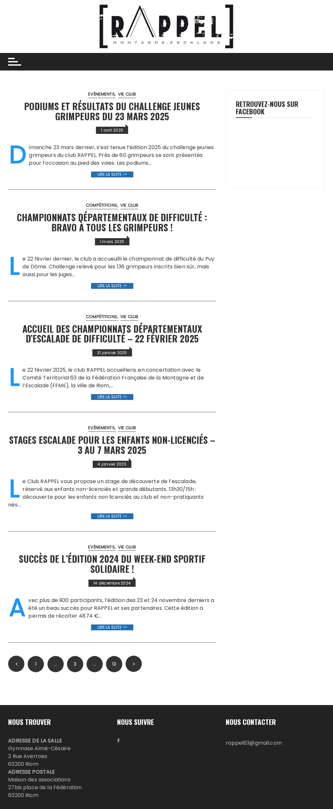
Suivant (134, 664)
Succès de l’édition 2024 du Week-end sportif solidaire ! (112, 563)
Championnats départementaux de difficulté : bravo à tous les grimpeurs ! (112, 222)
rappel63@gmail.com (254, 743)
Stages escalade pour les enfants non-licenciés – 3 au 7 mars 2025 (112, 444)
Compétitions (101, 205)
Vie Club (127, 94)
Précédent (16, 664)
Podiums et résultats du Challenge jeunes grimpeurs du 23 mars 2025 (112, 111)
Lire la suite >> (112, 174)
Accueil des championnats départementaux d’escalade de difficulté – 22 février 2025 (112, 333)
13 (114, 664)
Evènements (101, 94)
